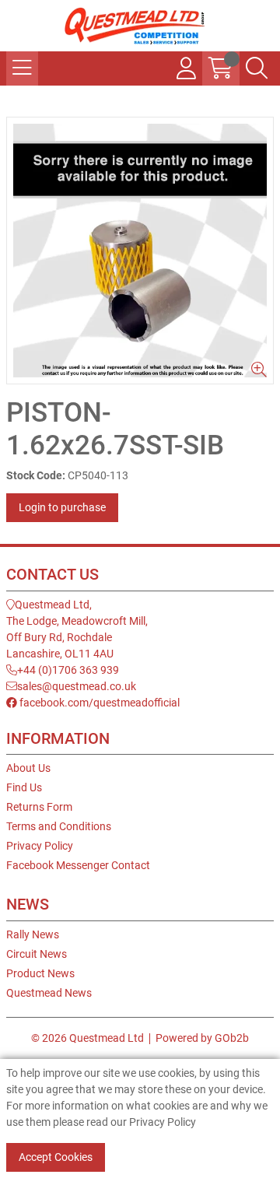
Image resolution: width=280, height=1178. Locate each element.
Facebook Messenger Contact (78, 865)
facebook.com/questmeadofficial (98, 702)
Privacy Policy (39, 846)
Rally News (32, 934)
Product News (40, 973)
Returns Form (39, 807)
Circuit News (36, 954)
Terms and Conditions (58, 826)
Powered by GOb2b (202, 1038)
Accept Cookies (56, 1157)
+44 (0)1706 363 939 (68, 670)
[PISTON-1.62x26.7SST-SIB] (140, 250)
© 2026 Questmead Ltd (87, 1038)
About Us (28, 768)
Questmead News (49, 993)
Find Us (24, 787)
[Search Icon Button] (257, 68)
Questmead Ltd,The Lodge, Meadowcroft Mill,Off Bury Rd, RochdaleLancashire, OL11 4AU (77, 629)
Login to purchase (62, 507)
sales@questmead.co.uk (76, 686)
